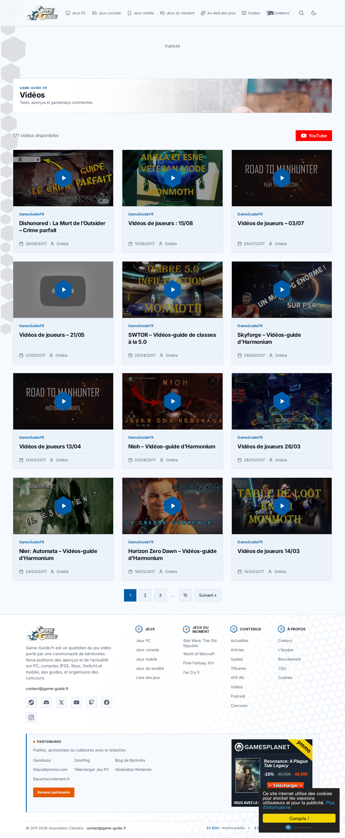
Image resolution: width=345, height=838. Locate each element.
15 (185, 595)
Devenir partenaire (53, 792)
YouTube (318, 135)
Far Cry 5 (191, 672)
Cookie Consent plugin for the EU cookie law (299, 827)
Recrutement (289, 659)
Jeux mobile (146, 659)
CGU (282, 668)
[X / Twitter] (61, 702)
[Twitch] (91, 702)
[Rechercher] (301, 13)
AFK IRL (238, 677)
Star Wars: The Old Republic (200, 643)
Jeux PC (143, 640)
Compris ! (299, 818)
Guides (237, 659)
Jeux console (147, 649)
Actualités (239, 640)
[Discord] (46, 702)
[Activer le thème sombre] (313, 13)
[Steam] (31, 702)
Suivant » (208, 595)
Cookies (285, 677)
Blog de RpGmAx (130, 760)
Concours (239, 705)
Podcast (238, 696)
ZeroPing (82, 760)
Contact (285, 640)
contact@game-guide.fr (47, 688)
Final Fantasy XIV (198, 663)
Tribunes (238, 668)
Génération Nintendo (133, 769)
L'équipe (285, 649)
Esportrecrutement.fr (51, 779)
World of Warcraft (199, 653)
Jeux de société (150, 668)
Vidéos (237, 687)
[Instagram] (31, 717)
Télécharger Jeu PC (91, 769)
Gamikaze (42, 760)
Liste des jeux (148, 677)
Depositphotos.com (50, 769)
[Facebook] (106, 702)
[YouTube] (76, 702)
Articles (237, 649)
